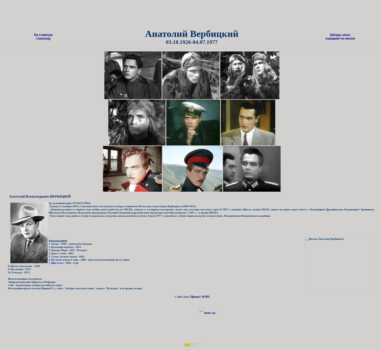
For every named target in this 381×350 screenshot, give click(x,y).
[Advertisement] (196, 16)
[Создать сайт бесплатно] (192, 345)
